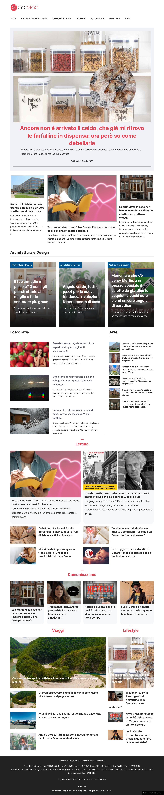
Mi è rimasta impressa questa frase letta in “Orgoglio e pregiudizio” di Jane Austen (56, 553)
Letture (80, 18)
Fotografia (97, 18)
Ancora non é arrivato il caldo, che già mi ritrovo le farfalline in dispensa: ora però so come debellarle (82, 135)
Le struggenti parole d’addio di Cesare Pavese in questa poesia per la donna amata (131, 553)
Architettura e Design (34, 18)
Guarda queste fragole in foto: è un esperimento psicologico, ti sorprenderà (73, 347)
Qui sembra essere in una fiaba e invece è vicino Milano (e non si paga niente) (55, 680)
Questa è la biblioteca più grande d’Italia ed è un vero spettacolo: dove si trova (27, 208)
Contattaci (101, 779)
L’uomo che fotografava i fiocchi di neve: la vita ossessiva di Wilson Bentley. (73, 414)
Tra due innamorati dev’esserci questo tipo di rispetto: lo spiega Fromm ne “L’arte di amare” (131, 532)
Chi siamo (63, 760)
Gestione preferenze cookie (153, 793)
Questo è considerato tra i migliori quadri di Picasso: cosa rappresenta (136, 381)
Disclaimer (100, 760)
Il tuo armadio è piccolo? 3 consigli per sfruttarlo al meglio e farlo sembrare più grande (32, 291)
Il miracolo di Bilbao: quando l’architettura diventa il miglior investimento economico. (136, 404)
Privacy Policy (87, 760)
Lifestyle (114, 18)
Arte (13, 18)
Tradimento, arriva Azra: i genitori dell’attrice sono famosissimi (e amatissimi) (128, 700)
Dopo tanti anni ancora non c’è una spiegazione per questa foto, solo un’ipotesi (73, 380)
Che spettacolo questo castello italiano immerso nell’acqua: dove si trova (137, 392)
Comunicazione (62, 18)
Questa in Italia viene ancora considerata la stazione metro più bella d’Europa (137, 369)
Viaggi (128, 18)
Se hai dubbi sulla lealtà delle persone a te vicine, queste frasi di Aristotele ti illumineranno (58, 532)
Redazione (74, 760)
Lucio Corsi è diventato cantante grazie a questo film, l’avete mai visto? (136, 610)
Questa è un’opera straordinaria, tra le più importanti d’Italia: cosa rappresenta (137, 358)
